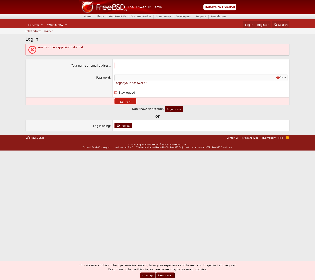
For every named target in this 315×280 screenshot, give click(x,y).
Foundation (218, 16)
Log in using (101, 126)
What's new (55, 25)
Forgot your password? (130, 83)
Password (103, 78)
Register (48, 31)
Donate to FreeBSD (220, 7)
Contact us (232, 137)
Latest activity (33, 31)
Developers (183, 16)
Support (201, 16)
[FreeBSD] (120, 13)
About (100, 16)
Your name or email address (90, 65)
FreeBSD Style (36, 137)
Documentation (141, 16)
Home (88, 16)
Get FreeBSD (117, 16)
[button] (41, 24)
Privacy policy (268, 137)
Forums (33, 25)
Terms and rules (249, 137)
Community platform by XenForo (157, 144)
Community (163, 16)
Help (280, 137)
